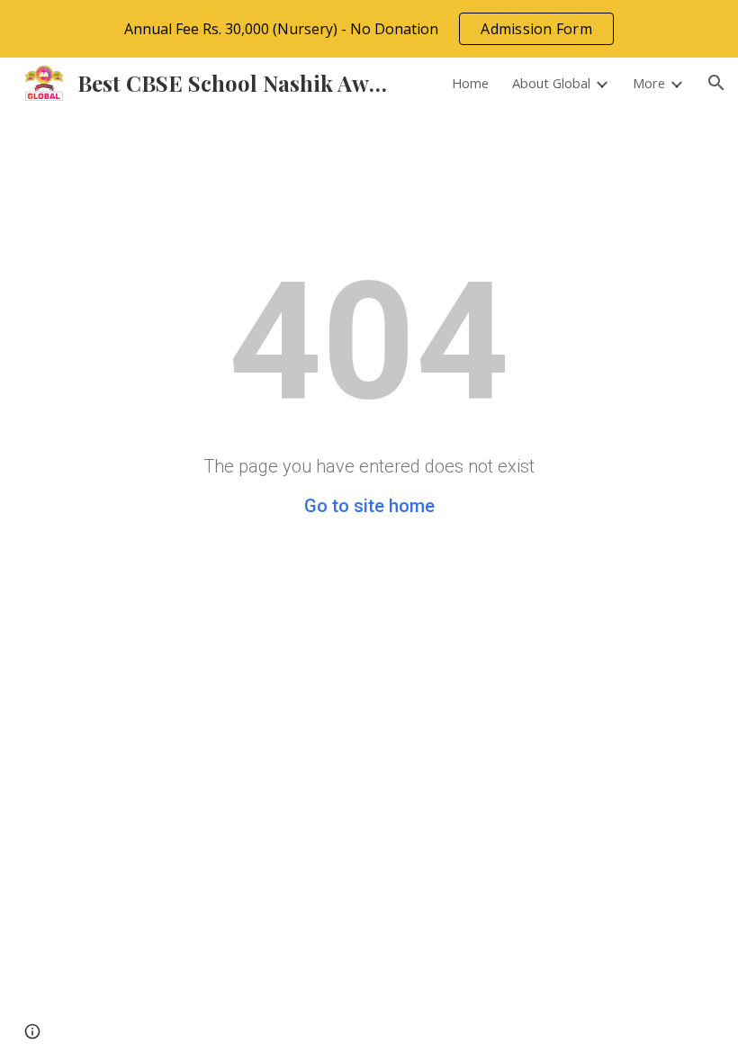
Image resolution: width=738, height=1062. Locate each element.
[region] (369, 29)
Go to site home (369, 506)
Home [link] (470, 83)
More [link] (649, 83)
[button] (716, 82)
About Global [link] (551, 83)
